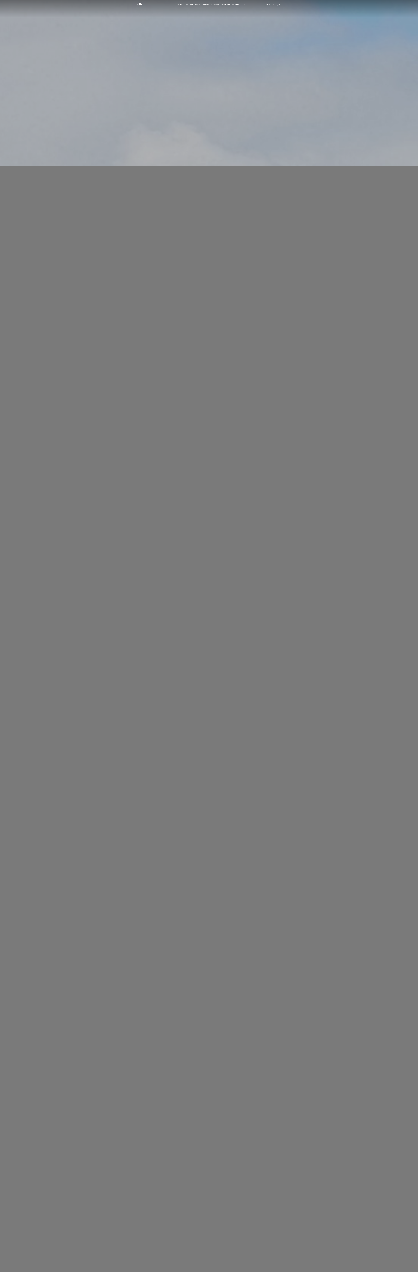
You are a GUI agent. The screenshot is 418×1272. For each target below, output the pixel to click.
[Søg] (277, 4)
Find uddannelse (209, 1255)
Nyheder (235, 4)
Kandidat (189, 4)
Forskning (215, 4)
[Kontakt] (280, 5)
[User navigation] (273, 5)
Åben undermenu (244, 4)
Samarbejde (225, 4)
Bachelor (180, 4)
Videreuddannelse (202, 4)
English (268, 4)
